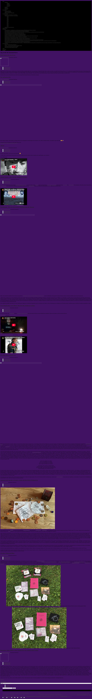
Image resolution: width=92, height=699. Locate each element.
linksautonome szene (13, 696)
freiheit (12, 694)
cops (60, 693)
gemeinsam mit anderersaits (9, 27)
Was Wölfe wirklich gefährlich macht (6, 334)
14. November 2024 (3, 179)
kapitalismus (58, 694)
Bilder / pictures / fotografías (9, 12)
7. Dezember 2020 (3, 652)
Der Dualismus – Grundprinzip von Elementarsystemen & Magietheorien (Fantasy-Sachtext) (20, 30)
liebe (9, 696)
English (9, 68)
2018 (8, 21)
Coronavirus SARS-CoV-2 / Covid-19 (65, 693)
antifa (39, 693)
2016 (8, 23)
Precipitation (44, 530)
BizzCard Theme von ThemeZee (6, 682)
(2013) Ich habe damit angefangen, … (11, 44)
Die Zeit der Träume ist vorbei (22, 313)
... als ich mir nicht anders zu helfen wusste (12, 693)
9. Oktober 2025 (3, 147)
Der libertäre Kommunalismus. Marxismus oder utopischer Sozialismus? (17, 31)
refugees (25, 696)
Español (9, 69)
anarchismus (31, 693)
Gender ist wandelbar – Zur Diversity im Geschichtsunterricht (15, 34)
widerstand (63, 696)
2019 (8, 20)
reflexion (22, 696)
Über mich (4, 49)
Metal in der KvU (26, 530)
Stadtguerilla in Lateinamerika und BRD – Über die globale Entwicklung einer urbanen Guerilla (21, 37)
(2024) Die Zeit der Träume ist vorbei (11, 47)
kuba (88, 694)
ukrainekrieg (56, 696)
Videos (7, 147)
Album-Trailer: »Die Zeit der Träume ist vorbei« (13, 177)
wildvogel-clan (69, 696)
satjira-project (37, 696)
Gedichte (6, 2)
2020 (8, 19)
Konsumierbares (5, 43)
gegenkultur (23, 694)
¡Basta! (2, 145)
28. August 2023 (3, 357)
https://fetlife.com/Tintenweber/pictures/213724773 (9, 143)
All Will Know (38, 530)
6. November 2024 (3, 209)
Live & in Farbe (5, 13)
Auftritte (6, 7)
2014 (8, 25)
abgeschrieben (25, 693)
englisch (8, 4)
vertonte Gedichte (8, 10)
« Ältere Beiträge (3, 681)
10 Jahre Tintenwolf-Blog (7, 553)
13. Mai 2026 (2, 57)
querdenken (19, 696)
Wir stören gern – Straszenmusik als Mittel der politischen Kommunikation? (17, 41)
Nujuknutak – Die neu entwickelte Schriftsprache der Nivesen (17, 207)
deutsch (8, 3)
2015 (8, 24)
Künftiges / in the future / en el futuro (11, 14)
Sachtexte (4, 29)
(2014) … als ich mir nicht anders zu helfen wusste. (13, 45)
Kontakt (4, 50)
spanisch (8, 6)
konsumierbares (74, 694)
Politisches (7, 57)
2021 (8, 18)
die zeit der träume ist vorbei (75, 693)
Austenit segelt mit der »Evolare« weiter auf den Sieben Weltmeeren (19, 480)
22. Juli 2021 (2, 555)
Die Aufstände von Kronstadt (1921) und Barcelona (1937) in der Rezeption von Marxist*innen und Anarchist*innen (24, 32)
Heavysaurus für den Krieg (7, 55)
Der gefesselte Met (5, 77)
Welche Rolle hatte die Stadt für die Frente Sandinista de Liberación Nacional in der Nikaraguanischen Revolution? (24, 39)
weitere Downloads (8, 11)
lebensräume (5, 696)
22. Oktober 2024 (3, 307)
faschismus (7, 694)
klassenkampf (64, 694)
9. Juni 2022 (2, 482)
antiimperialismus (44, 693)
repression (30, 696)
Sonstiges (7, 79)
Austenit (11, 530)
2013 (8, 26)
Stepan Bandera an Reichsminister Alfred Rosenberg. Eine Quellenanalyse (17, 38)
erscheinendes (11, 313)
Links (3, 48)
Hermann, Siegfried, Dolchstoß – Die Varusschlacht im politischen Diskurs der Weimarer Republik (21, 35)
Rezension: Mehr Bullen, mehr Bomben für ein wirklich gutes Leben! (19, 650)
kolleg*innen (69, 694)
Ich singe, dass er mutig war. (8, 355)
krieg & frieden (81, 694)
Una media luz (2, 315)
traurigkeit (49, 696)
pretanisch (8, 5)
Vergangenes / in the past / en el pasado (11, 15)
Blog (3, 1)
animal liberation (36, 693)
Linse (9, 531)
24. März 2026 (2, 79)
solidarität (44, 696)
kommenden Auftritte (75, 562)
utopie (59, 696)
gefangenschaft (19, 694)
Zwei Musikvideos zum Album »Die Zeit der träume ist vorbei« (17, 305)
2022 (8, 17)
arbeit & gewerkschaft (50, 693)
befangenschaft (56, 693)
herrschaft (38, 694)
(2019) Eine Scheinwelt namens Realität (11, 46)
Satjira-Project (5, 28)
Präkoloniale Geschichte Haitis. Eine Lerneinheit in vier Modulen (16, 36)
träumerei (52, 696)
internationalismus (50, 694)
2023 (8, 16)
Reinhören (2, 679)
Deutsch (9, 67)
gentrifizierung (27, 694)
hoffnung (42, 694)
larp (90, 694)
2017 (8, 22)
